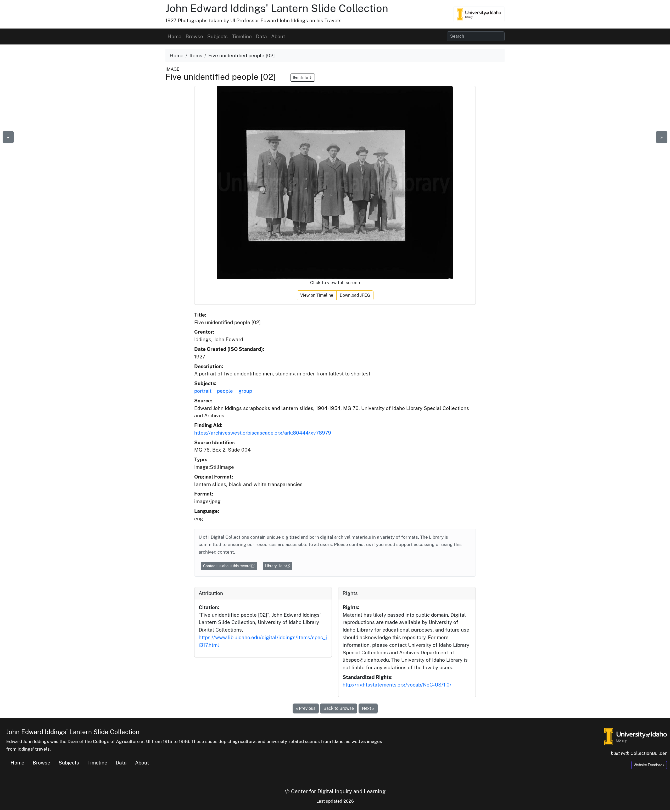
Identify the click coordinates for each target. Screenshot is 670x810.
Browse (194, 36)
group (245, 391)
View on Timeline (316, 295)
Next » (368, 708)
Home (174, 36)
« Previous (305, 708)
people (225, 391)
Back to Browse (338, 708)
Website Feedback (649, 765)
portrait (202, 391)
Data (261, 36)
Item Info (301, 77)
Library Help (275, 566)
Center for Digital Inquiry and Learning (338, 791)
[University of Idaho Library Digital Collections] (479, 14)
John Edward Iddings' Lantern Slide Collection (276, 8)
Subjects (217, 36)
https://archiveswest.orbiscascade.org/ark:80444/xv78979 (262, 433)
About (278, 36)
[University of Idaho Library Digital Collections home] (635, 736)
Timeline (242, 36)
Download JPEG (355, 295)
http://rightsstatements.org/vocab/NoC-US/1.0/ (397, 685)
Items (195, 55)
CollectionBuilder (648, 753)
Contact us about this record (227, 566)
